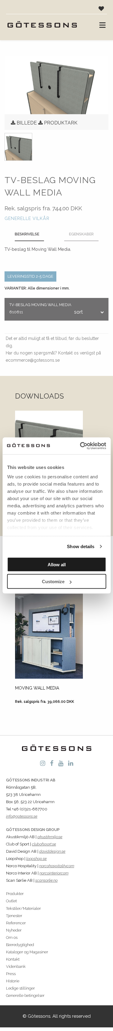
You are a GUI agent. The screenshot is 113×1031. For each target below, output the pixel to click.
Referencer (16, 923)
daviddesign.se (52, 851)
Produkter (15, 893)
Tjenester (14, 915)
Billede (27, 123)
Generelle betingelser (25, 995)
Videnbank (16, 966)
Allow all (57, 564)
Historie (12, 981)
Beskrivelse (27, 234)
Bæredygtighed (20, 944)
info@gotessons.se (21, 816)
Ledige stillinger (20, 988)
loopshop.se (36, 858)
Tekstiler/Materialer (23, 908)
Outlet (11, 901)
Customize (53, 581)
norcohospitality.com (56, 866)
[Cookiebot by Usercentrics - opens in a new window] (80, 446)
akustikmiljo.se (49, 837)
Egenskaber (81, 234)
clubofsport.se (44, 844)
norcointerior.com (53, 873)
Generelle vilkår (27, 218)
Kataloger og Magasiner (27, 952)
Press (11, 973)
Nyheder (14, 930)
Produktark (60, 123)
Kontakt (13, 959)
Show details (80, 546)
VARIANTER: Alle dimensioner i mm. (37, 288)
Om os (11, 937)
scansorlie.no (46, 880)
